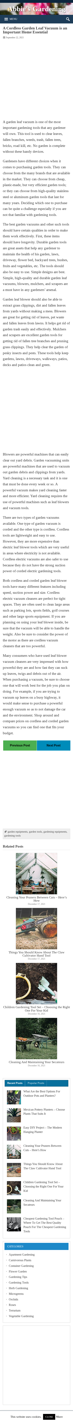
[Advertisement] (36, 78)
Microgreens (16, 1293)
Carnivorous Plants (20, 1260)
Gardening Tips (18, 1276)
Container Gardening (21, 1265)
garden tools (35, 831)
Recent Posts (14, 1083)
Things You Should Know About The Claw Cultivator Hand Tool (36, 953)
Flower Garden (18, 1271)
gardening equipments (55, 831)
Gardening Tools (19, 1282)
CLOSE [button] (49, 1416)
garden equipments (18, 831)
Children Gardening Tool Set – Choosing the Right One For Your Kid (36, 1008)
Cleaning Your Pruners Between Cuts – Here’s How (36, 898)
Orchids (13, 1299)
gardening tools (12, 835)
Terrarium (14, 1310)
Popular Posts (36, 1083)
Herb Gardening (18, 1288)
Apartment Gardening (22, 1254)
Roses (12, 1304)
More (59, 1416)
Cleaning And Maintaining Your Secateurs (36, 1062)
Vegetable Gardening (21, 1316)
